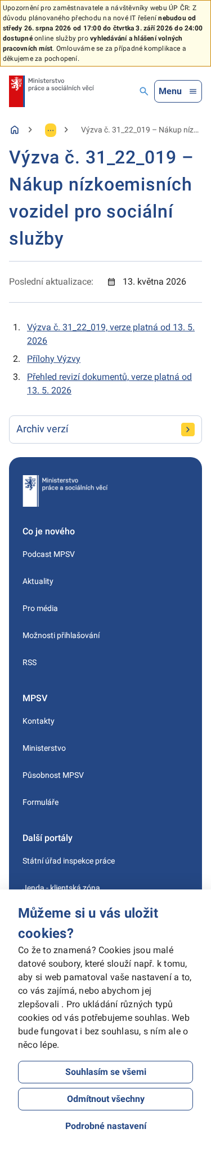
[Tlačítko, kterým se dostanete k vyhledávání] (144, 91)
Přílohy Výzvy (53, 358)
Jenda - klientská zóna (61, 887)
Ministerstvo (44, 747)
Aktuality (38, 581)
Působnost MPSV (53, 775)
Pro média (40, 608)
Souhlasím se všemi (105, 1071)
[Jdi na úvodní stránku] (51, 91)
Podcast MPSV (49, 554)
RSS (30, 662)
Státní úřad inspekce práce (69, 860)
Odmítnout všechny (106, 1099)
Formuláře (41, 802)
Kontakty (39, 720)
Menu (170, 91)
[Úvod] (14, 129)
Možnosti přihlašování (61, 635)
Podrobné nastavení (105, 1126)
